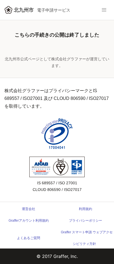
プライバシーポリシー (85, 220)
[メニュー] (104, 10)
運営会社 (28, 209)
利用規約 (85, 209)
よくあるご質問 (28, 238)
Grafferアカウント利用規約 (29, 220)
